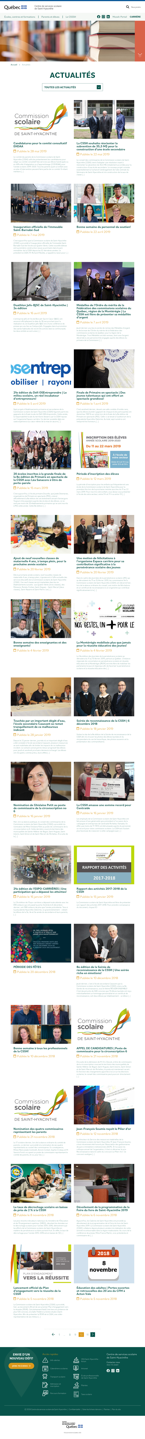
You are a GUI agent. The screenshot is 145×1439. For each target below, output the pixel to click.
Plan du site (116, 1409)
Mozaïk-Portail (120, 16)
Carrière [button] (135, 16)
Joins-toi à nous (20, 1366)
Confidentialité (74, 1409)
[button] (21, 17)
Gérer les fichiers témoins (92, 1409)
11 (87, 1334)
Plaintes (107, 1409)
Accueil (14, 64)
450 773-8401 (112, 1364)
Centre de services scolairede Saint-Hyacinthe (48, 7)
